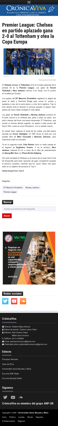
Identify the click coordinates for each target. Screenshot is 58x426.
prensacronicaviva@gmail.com (22, 341)
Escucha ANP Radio (10, 373)
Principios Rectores (10, 359)
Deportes (39, 417)
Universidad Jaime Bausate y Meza (16, 368)
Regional (21, 421)
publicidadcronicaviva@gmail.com (33, 344)
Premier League (10, 192)
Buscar (7, 216)
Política (12, 417)
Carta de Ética (8, 364)
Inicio (4, 417)
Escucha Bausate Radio (12, 378)
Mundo (30, 417)
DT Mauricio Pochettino (13, 187)
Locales (21, 417)
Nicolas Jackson (32, 187)
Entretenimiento (8, 421)
